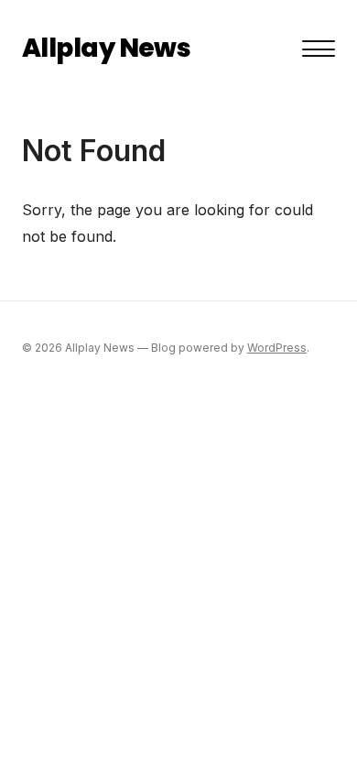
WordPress (277, 347)
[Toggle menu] (318, 48)
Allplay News (106, 48)
